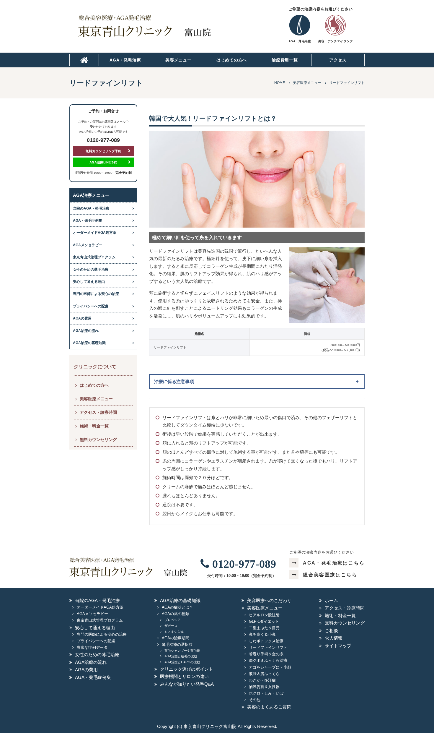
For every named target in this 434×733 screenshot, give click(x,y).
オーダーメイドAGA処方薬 (94, 233)
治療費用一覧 (285, 60)
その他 (254, 700)
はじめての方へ (231, 60)
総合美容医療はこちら (330, 574)
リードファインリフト (268, 647)
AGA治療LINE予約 (103, 162)
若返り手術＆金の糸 (266, 654)
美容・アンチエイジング (335, 41)
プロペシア (172, 620)
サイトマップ (338, 645)
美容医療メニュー (96, 398)
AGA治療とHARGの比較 (182, 662)
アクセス (338, 60)
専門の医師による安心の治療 (96, 294)
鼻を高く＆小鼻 (262, 634)
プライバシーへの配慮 (90, 306)
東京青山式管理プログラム (94, 257)
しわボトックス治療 (266, 641)
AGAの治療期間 (175, 638)
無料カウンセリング (98, 439)
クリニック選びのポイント (186, 669)
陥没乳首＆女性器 (264, 687)
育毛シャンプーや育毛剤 (182, 650)
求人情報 (333, 637)
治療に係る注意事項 (174, 381)
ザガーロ (170, 625)
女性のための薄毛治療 (90, 269)
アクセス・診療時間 (98, 412)
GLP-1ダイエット (264, 621)
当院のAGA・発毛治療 (91, 208)
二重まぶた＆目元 (264, 628)
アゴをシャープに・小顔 (270, 667)
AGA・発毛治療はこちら (334, 562)
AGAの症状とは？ (177, 607)
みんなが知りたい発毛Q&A (187, 684)
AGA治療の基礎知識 (89, 343)
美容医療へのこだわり (269, 600)
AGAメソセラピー (87, 245)
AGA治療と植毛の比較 (180, 656)
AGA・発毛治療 (125, 60)
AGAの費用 (82, 318)
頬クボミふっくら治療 (268, 660)
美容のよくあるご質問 (269, 706)
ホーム (331, 600)
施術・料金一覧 (94, 426)
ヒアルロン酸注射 (264, 615)
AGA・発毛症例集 (87, 220)
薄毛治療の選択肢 (177, 644)
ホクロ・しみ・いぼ (266, 693)
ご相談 (331, 630)
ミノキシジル (174, 631)
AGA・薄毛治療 (299, 41)
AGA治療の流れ (86, 331)
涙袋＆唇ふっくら (264, 674)
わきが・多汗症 (262, 680)
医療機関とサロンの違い (184, 676)
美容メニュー (178, 60)
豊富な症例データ (92, 647)
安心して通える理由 (89, 282)
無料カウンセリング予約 (103, 151)
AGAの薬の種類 (175, 614)
